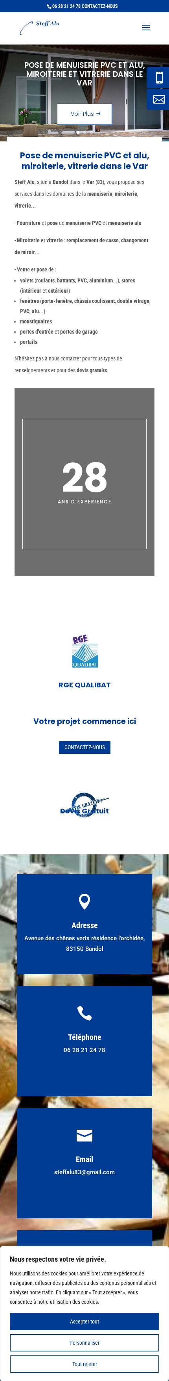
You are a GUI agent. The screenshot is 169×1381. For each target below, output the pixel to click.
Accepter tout (84, 1321)
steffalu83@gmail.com (84, 1172)
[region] (84, 1313)
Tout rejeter (84, 1364)
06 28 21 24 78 (66, 6)
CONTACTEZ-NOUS (100, 6)
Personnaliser (84, 1343)
